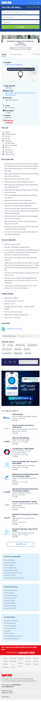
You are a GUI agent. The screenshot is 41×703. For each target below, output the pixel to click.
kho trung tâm (7, 349)
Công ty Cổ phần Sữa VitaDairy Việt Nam (24, 416)
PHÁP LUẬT (5, 667)
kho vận (10, 345)
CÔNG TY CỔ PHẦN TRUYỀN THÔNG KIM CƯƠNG (24, 479)
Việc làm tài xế (8, 633)
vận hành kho (6, 353)
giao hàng (18, 349)
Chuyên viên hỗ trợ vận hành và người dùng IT (23, 426)
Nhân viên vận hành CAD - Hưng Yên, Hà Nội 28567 (25, 462)
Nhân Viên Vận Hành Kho (20, 438)
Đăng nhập (36, 7)
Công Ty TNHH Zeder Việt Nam (21, 493)
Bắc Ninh (19, 64)
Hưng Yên (13, 64)
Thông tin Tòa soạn (6, 691)
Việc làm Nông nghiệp (11, 570)
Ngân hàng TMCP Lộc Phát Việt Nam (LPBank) (23, 519)
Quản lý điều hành (10, 95)
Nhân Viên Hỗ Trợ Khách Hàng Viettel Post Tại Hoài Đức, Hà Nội (25, 475)
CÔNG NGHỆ (12, 661)
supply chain (18, 353)
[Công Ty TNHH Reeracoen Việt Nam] (7, 465)
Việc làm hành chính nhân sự (13, 636)
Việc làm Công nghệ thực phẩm (14, 578)
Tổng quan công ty (16, 54)
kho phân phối (32, 345)
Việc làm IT (7, 631)
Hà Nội (7, 64)
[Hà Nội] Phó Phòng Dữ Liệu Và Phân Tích (25, 515)
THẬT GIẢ (35, 664)
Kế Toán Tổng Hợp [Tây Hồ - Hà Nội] (24, 501)
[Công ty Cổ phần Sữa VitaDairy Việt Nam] (7, 418)
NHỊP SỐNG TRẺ (20, 659)
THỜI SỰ (5, 661)
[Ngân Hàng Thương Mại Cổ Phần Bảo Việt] (7, 428)
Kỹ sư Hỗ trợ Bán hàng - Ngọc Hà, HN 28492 (24, 530)
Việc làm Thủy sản (10, 575)
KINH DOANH (13, 658)
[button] (35, 2)
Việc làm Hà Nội (9, 593)
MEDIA (5, 658)
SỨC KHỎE (28, 664)
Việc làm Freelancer (10, 628)
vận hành (27, 349)
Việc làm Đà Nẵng (9, 603)
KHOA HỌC (28, 661)
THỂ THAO (28, 658)
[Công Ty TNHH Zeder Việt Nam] (7, 492)
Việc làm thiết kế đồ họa (11, 638)
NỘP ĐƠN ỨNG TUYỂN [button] (20, 48)
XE (13, 664)
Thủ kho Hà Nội (17, 414)
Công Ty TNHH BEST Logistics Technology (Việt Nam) (21, 452)
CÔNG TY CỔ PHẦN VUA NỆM (21, 440)
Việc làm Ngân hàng (10, 568)
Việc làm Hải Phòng (10, 605)
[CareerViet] (26, 652)
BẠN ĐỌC (35, 661)
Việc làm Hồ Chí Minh (10, 590)
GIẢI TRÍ (20, 666)
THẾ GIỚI (5, 664)
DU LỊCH (13, 667)
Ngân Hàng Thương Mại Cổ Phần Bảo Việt (24, 429)
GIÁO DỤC (35, 658)
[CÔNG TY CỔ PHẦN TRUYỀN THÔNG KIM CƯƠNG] (7, 477)
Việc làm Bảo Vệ (9, 565)
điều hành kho (20, 345)
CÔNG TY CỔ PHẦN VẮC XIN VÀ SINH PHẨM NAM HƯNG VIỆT (25, 505)
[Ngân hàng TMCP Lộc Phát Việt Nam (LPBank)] (7, 518)
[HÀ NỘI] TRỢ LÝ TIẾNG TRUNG (23, 449)
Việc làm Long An (9, 600)
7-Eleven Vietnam (20, 45)
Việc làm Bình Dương (10, 595)
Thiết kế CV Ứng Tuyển (15, 329)
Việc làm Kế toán (9, 560)
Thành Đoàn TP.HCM (7, 692)
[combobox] (20, 12)
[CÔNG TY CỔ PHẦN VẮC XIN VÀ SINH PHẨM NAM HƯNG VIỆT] (7, 505)
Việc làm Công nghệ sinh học (13, 573)
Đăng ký (29, 7)
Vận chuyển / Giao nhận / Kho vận (24, 93)
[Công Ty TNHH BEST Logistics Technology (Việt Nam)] (7, 452)
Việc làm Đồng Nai (10, 598)
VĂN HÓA (20, 663)
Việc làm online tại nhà (11, 620)
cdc (3, 345)
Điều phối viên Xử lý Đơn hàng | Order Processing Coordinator (25, 490)
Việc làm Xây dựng (10, 563)
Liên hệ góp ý (5, 696)
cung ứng (28, 353)
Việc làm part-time (10, 623)
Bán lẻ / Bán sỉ (9, 93)
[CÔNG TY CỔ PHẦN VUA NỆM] (7, 441)
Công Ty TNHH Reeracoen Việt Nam (23, 465)
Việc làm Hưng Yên (10, 608)
